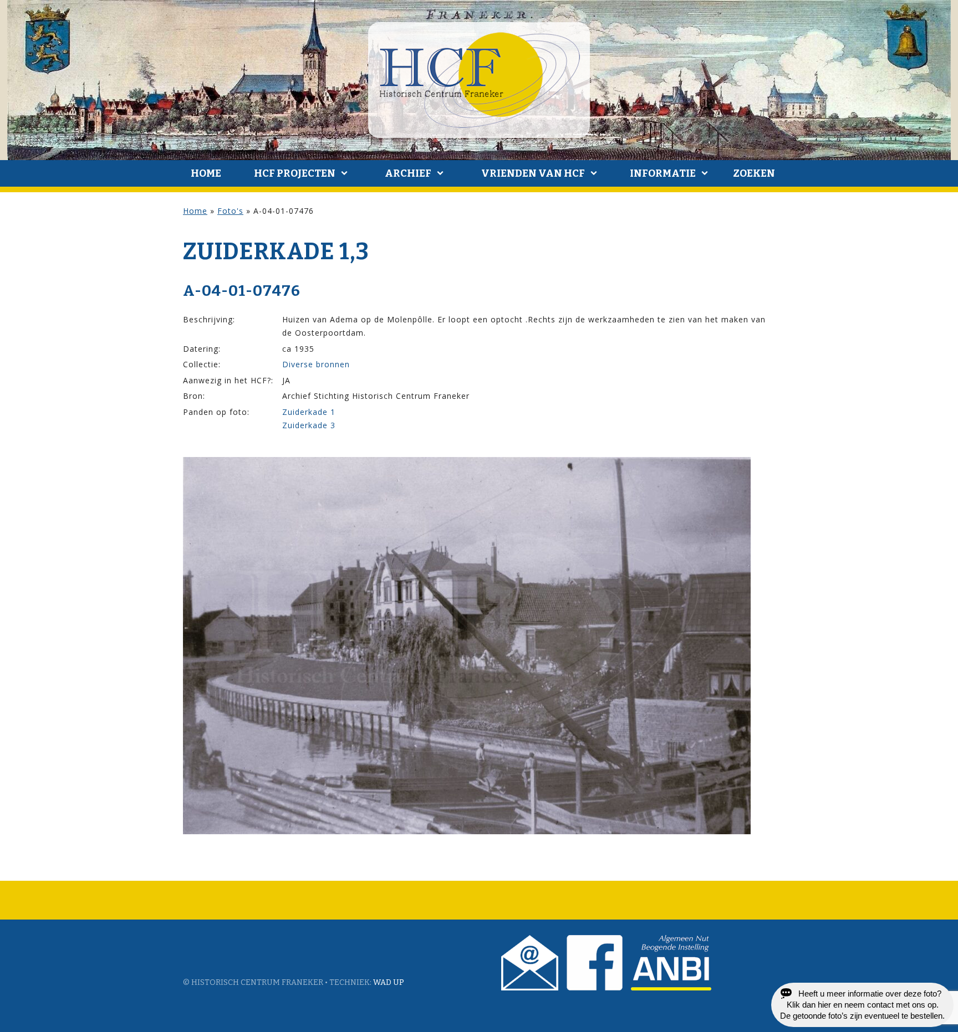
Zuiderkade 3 (308, 425)
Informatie (663, 173)
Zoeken (754, 173)
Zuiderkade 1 (308, 412)
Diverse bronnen (316, 364)
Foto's (230, 211)
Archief (408, 173)
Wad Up (388, 982)
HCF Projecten (294, 173)
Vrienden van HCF (533, 173)
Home (206, 173)
